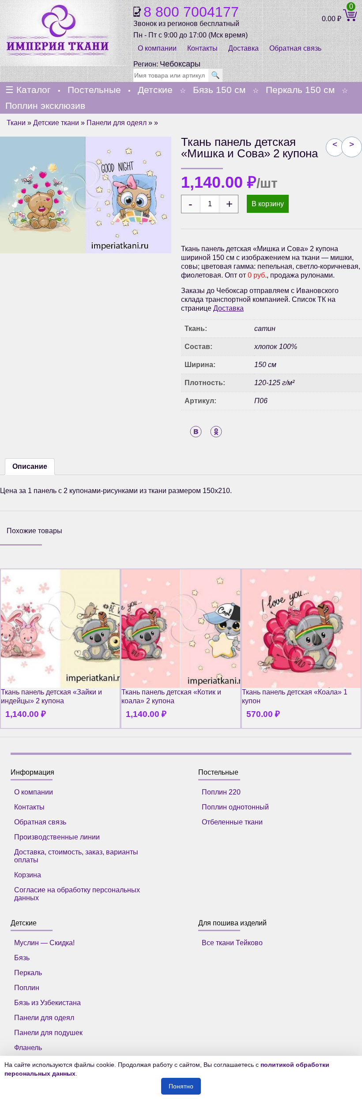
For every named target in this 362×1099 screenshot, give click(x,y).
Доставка (243, 48)
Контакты (202, 48)
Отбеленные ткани (232, 822)
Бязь (22, 958)
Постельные (94, 90)
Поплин (26, 987)
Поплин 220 (221, 792)
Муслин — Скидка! (44, 943)
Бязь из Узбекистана (47, 1002)
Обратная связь (40, 822)
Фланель (28, 1047)
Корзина (27, 875)
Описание (29, 466)
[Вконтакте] (196, 432)
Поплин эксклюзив (45, 105)
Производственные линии (57, 837)
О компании (157, 48)
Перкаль (28, 972)
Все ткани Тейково (232, 943)
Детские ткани (56, 122)
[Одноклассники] (216, 432)
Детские (155, 90)
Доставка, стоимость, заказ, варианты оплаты (76, 856)
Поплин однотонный (235, 807)
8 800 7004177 (191, 12)
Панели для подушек (48, 1032)
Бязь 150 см (219, 90)
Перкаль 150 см (300, 90)
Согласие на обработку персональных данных (77, 894)
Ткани (16, 122)
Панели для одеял (117, 122)
